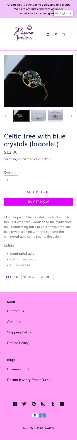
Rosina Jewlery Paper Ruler (28, 380)
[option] (21, 116)
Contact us (15, 311)
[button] (63, 13)
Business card (18, 369)
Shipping (10, 159)
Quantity (10, 172)
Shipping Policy (19, 332)
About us (14, 322)
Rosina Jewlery (44, 428)
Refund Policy (17, 343)
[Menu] (71, 34)
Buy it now (38, 201)
